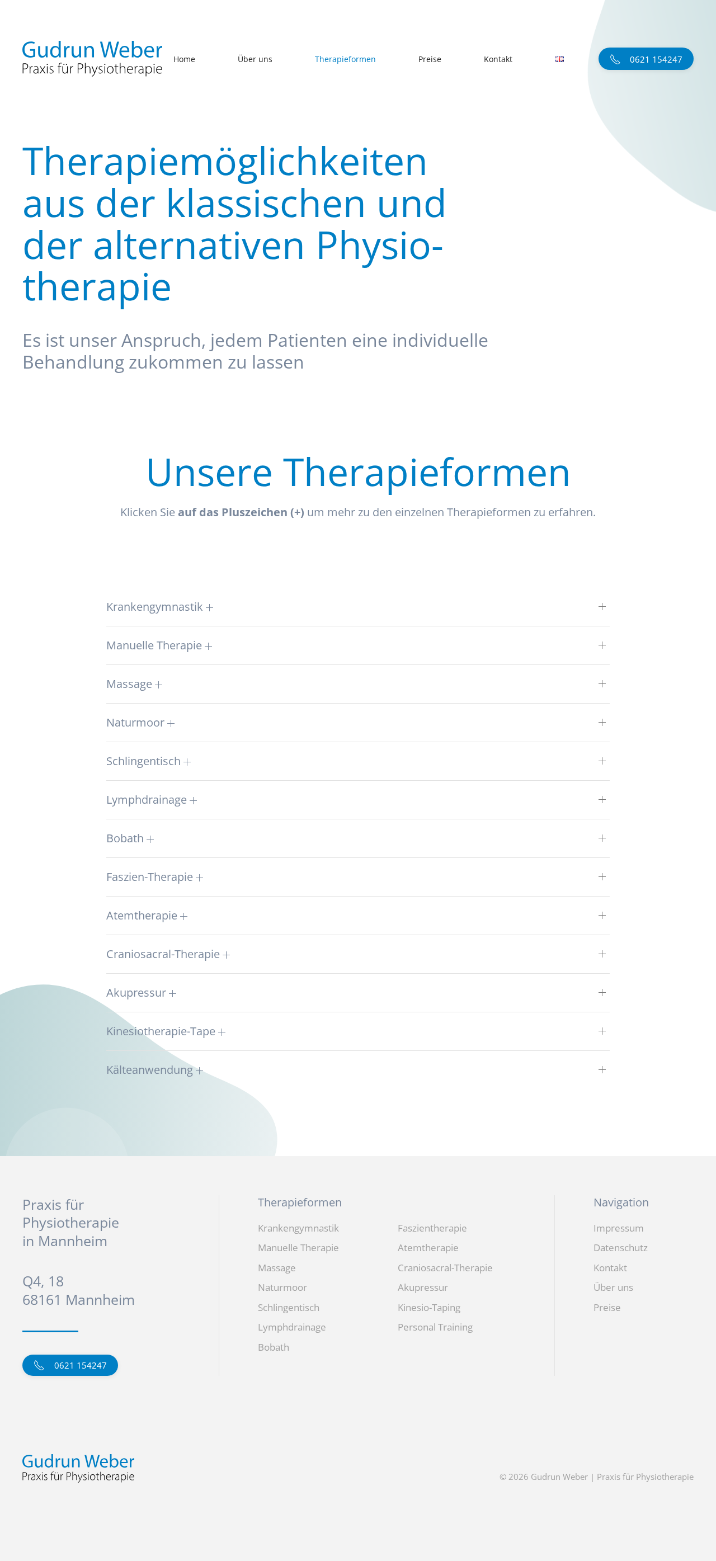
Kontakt (498, 59)
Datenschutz (620, 1247)
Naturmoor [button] (136, 722)
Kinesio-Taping (429, 1307)
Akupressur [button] (137, 992)
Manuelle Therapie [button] (155, 645)
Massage (277, 1267)
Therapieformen (345, 59)
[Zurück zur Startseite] (92, 59)
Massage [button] (130, 683)
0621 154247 (77, 1365)
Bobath (273, 1347)
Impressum (618, 1228)
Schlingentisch (288, 1307)
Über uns (255, 59)
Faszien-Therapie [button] (151, 876)
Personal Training (435, 1327)
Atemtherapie (428, 1247)
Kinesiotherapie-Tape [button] (162, 1031)
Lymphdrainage (292, 1327)
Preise (429, 59)
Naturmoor (282, 1287)
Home (184, 59)
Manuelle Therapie (298, 1247)
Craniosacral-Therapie (445, 1267)
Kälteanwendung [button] (151, 1069)
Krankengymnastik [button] (156, 606)
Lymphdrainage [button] (148, 799)
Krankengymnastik (298, 1228)
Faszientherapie (432, 1228)
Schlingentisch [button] (144, 760)
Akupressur (423, 1287)
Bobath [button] (126, 838)
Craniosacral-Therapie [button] (164, 953)
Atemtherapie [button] (143, 915)
